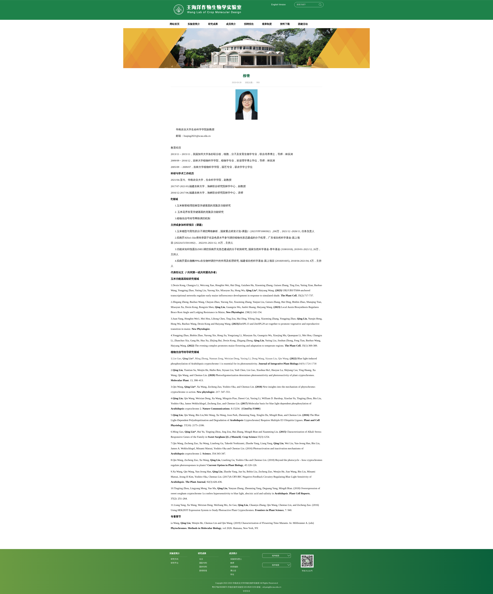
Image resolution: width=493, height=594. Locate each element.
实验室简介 (194, 24)
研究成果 (213, 24)
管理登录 (246, 591)
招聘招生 (249, 24)
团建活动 (303, 24)
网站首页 (174, 24)
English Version (278, 4)
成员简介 (231, 24)
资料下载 (285, 24)
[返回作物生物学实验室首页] (207, 5)
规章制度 (267, 24)
